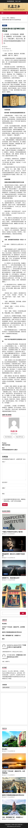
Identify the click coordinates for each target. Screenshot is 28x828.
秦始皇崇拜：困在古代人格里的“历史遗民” (13, 555)
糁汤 (3, 639)
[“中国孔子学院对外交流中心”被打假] (14, 522)
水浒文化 (5, 767)
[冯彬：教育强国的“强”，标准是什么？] (14, 807)
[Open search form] (26, 13)
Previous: (6, 444)
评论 (3, 462)
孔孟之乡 (14, 6)
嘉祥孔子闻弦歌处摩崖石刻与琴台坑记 (12, 632)
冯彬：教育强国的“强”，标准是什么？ (11, 635)
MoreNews (10, 826)
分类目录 (4, 684)
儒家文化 (5, 791)
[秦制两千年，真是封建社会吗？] (14, 568)
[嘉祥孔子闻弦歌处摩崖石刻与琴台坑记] (14, 785)
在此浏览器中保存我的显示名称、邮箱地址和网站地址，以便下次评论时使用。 (14, 500)
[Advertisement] (14, 709)
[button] (2, 12)
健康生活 (5, 550)
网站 (3, 493)
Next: (10, 448)
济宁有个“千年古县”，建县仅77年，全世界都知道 (13, 772)
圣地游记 (5, 745)
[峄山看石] (14, 739)
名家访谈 (5, 813)
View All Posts (19, 437)
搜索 (23, 613)
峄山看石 (4, 623)
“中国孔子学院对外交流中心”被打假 (12, 532)
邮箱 (3, 488)
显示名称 (5, 482)
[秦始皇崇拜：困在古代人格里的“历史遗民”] (14, 544)
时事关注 (4, 25)
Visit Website (8, 437)
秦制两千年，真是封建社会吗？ (11, 578)
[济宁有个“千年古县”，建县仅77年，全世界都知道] (14, 761)
